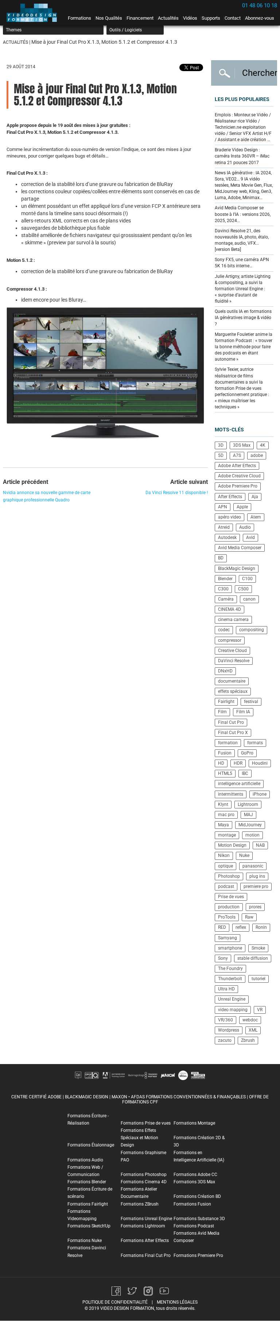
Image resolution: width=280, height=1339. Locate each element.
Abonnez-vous (259, 18)
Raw (249, 917)
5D (220, 455)
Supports (211, 18)
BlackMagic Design (236, 568)
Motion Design (232, 845)
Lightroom (248, 804)
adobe (256, 455)
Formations (79, 18)
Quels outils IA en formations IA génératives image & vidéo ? (243, 317)
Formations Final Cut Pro (146, 1255)
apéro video (229, 517)
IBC (245, 773)
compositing (251, 629)
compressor (229, 640)
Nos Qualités (109, 18)
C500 (243, 588)
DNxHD (225, 671)
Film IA (243, 711)
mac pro (226, 814)
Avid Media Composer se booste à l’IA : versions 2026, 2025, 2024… (243, 214)
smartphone (230, 948)
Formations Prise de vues (146, 1123)
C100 (247, 578)
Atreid (224, 527)
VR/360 (225, 1019)
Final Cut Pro (231, 722)
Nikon (224, 855)
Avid (250, 537)
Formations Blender (86, 1181)
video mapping (233, 1009)
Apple (242, 506)
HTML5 (225, 773)
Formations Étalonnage (90, 1145)
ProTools (227, 917)
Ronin (261, 927)
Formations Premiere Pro (198, 1255)
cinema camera (233, 619)
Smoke (258, 948)
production (229, 906)
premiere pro (256, 886)
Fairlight (226, 701)
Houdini (260, 763)
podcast (226, 886)
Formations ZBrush (140, 1204)
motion (252, 835)
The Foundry (230, 968)
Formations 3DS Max (194, 1181)
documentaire (231, 681)
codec (224, 629)
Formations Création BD (197, 1196)
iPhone (260, 794)
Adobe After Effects (237, 465)
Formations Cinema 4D (144, 1181)
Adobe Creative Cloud (239, 475)
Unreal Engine (231, 999)
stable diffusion (252, 958)
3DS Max (241, 445)
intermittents (230, 794)
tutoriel (258, 978)
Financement (140, 18)
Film (222, 711)
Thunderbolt (230, 978)
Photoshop (229, 876)
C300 (223, 588)
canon (249, 599)
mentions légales (177, 1302)
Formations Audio (85, 1160)
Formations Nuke (84, 1240)
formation (228, 742)
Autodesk (227, 537)
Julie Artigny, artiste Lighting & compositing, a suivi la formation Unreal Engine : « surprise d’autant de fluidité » (243, 289)
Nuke (244, 855)
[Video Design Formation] (34, 13)
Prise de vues (231, 896)
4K (262, 445)
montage (227, 835)
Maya (223, 824)
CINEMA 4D (229, 609)
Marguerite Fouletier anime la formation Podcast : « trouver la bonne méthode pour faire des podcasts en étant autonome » (243, 347)
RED (222, 927)
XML (253, 1030)
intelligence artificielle (239, 783)
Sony (223, 958)
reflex (241, 927)
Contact (233, 18)
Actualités (168, 18)
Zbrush (248, 1040)
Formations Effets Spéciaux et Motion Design (139, 1138)
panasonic (252, 866)
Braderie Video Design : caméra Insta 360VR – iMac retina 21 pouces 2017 (242, 156)
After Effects (230, 496)
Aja (255, 496)
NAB (260, 845)
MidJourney (250, 824)
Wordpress (228, 1030)
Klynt (223, 804)
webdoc (250, 1019)
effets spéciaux (233, 691)
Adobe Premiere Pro (237, 486)
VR (259, 1009)
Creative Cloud (232, 650)
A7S (237, 455)
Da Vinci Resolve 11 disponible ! (176, 492)
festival (251, 701)
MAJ (248, 814)
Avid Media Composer (239, 547)
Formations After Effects (145, 1240)
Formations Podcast (194, 1226)
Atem (255, 517)
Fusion (225, 753)
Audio (245, 527)
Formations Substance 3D (199, 1218)
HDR (238, 763)
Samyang (227, 937)
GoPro (247, 753)
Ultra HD (226, 988)
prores (255, 906)
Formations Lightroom (143, 1226)
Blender (225, 578)
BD (220, 557)
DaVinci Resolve (233, 660)
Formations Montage (194, 1123)
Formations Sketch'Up (88, 1226)
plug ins (257, 876)
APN (222, 506)
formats (255, 742)
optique (225, 866)
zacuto (225, 1040)
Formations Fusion (192, 1204)
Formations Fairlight (87, 1204)
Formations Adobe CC (195, 1174)
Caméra (226, 599)
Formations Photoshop (144, 1174)
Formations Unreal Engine (146, 1218)
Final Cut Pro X (233, 732)
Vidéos (190, 18)
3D (220, 445)
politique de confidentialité (115, 1302)
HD (221, 763)
